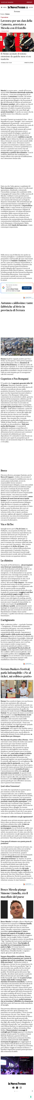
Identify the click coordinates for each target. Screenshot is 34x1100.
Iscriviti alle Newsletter (7, 2)
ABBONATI (29, 2)
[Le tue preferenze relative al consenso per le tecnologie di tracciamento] (31, 1097)
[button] (17, 1065)
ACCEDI (31, 7)
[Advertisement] (14, 77)
